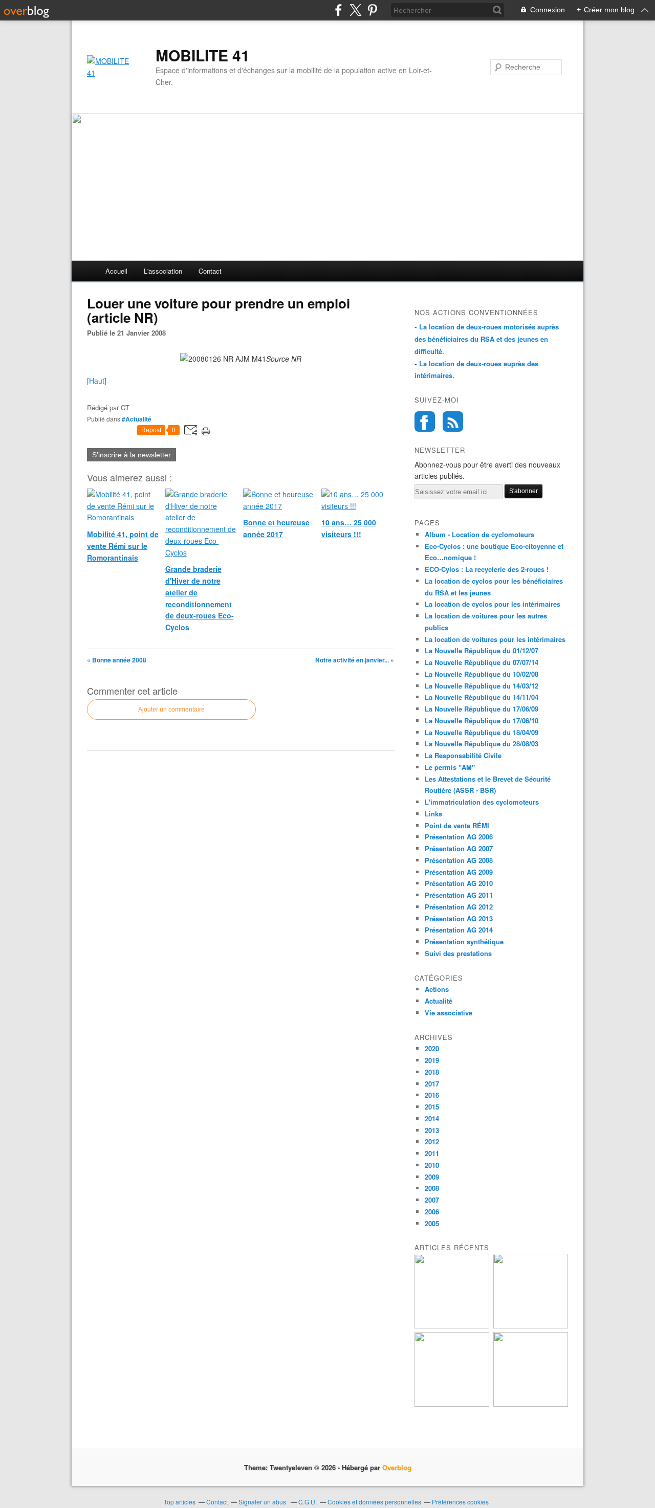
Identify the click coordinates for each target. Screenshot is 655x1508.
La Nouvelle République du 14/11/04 (481, 697)
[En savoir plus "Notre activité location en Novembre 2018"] (451, 1325)
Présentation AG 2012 (459, 907)
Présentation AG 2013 (459, 918)
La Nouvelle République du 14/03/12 (481, 686)
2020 (432, 1048)
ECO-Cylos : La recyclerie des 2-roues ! (487, 569)
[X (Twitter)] (355, 10)
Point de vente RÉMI (457, 825)
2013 (432, 1130)
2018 (432, 1072)
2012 (432, 1141)
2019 (432, 1060)
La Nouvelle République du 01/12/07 (481, 650)
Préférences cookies (460, 1501)
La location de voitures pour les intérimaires (495, 639)
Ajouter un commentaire (171, 709)
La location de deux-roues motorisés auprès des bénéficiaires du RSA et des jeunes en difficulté (486, 339)
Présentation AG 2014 (459, 930)
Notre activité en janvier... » (354, 659)
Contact (210, 271)
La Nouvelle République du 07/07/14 (481, 662)
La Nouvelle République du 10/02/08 (481, 674)
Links (433, 813)
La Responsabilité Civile (463, 755)
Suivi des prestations (458, 953)
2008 (432, 1188)
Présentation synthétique (464, 941)
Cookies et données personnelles (374, 1501)
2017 (432, 1084)
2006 (432, 1211)
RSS (453, 421)
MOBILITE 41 (203, 55)
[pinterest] (372, 10)
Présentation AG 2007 (459, 848)
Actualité (438, 1001)
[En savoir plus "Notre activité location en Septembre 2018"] (451, 1404)
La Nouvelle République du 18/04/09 (481, 732)
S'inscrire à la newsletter (131, 455)
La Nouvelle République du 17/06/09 (481, 709)
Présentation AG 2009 (459, 872)
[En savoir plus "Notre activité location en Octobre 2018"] (530, 1325)
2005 (432, 1223)
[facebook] (338, 10)
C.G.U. (307, 1501)
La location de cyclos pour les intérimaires (492, 604)
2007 (432, 1200)
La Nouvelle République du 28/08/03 (481, 743)
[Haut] (96, 380)
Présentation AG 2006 (459, 836)
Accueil (116, 271)
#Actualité (136, 419)
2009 (432, 1177)
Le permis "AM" (450, 767)
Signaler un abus (263, 1501)
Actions (437, 989)
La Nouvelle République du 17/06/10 (481, 720)
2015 (432, 1107)
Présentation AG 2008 (459, 860)
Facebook (424, 421)
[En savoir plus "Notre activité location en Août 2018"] (530, 1404)
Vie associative (448, 1012)
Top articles (179, 1501)
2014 (432, 1118)
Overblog (396, 1467)
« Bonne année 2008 (116, 659)
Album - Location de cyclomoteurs (479, 534)
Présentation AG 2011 (459, 895)
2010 (432, 1165)
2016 (432, 1095)
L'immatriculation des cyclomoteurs (482, 802)
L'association (163, 271)
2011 (432, 1153)
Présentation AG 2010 (459, 883)
